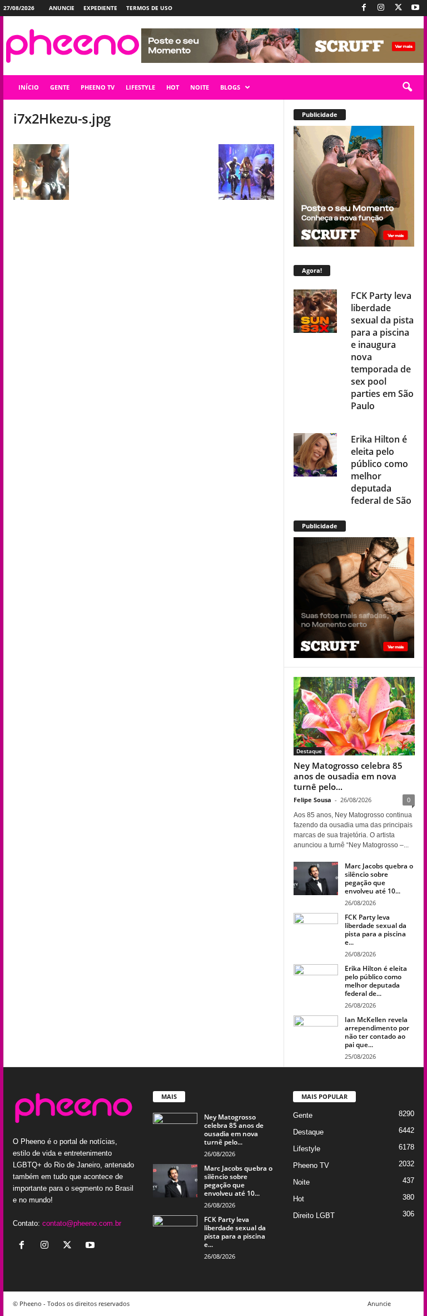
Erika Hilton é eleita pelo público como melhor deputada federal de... (376, 981)
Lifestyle (306, 1149)
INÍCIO (28, 87)
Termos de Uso (149, 8)
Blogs (230, 87)
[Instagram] (381, 8)
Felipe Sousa (312, 800)
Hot (298, 1199)
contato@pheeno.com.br (81, 1223)
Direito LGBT (314, 1215)
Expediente (100, 8)
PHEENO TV (98, 87)
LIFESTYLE (140, 87)
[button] (407, 87)
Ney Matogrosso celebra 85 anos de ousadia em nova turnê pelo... (348, 776)
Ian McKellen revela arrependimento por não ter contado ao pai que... (377, 1032)
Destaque (309, 751)
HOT (172, 87)
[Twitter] (398, 8)
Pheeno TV (311, 1165)
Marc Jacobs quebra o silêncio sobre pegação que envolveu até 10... (379, 878)
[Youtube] (415, 8)
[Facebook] (363, 8)
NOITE (199, 87)
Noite (301, 1182)
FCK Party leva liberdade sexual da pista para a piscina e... (375, 929)
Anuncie (62, 8)
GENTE (59, 87)
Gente (302, 1115)
